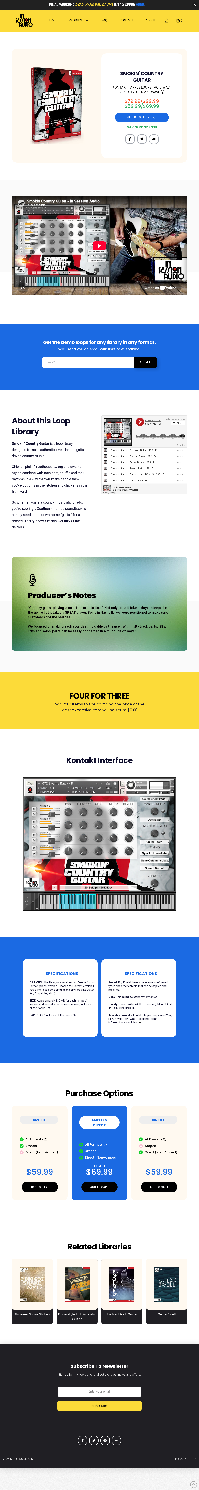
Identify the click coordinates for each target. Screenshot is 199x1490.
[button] (179, 20)
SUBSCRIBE (100, 1406)
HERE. (140, 5)
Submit (145, 362)
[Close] (194, 4)
